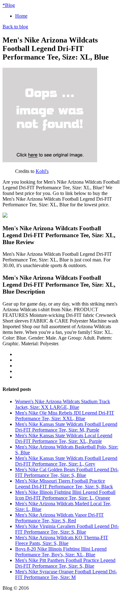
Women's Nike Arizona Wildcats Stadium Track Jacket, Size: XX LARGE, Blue (62, 404)
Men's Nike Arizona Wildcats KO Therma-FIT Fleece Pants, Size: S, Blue (61, 540)
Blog (9, 5)
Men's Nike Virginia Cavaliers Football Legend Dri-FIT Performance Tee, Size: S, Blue (67, 529)
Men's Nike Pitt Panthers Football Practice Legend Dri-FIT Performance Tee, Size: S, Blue (65, 563)
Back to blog (15, 26)
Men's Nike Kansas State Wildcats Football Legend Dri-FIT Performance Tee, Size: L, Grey (66, 461)
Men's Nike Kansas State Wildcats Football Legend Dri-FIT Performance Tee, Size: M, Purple (66, 427)
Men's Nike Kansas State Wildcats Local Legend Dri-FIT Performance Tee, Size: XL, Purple (63, 438)
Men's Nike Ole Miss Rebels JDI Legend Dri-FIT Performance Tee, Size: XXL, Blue (64, 415)
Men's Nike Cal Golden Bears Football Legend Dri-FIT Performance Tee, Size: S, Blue (67, 472)
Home (21, 16)
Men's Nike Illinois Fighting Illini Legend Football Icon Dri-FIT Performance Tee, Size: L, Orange (65, 495)
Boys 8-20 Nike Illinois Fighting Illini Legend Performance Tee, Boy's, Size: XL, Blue (61, 551)
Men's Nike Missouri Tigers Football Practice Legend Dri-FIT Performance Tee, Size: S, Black (64, 483)
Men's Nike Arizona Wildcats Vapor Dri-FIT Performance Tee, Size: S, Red (59, 517)
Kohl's (42, 171)
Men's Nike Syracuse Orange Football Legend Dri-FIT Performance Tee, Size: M (66, 574)
